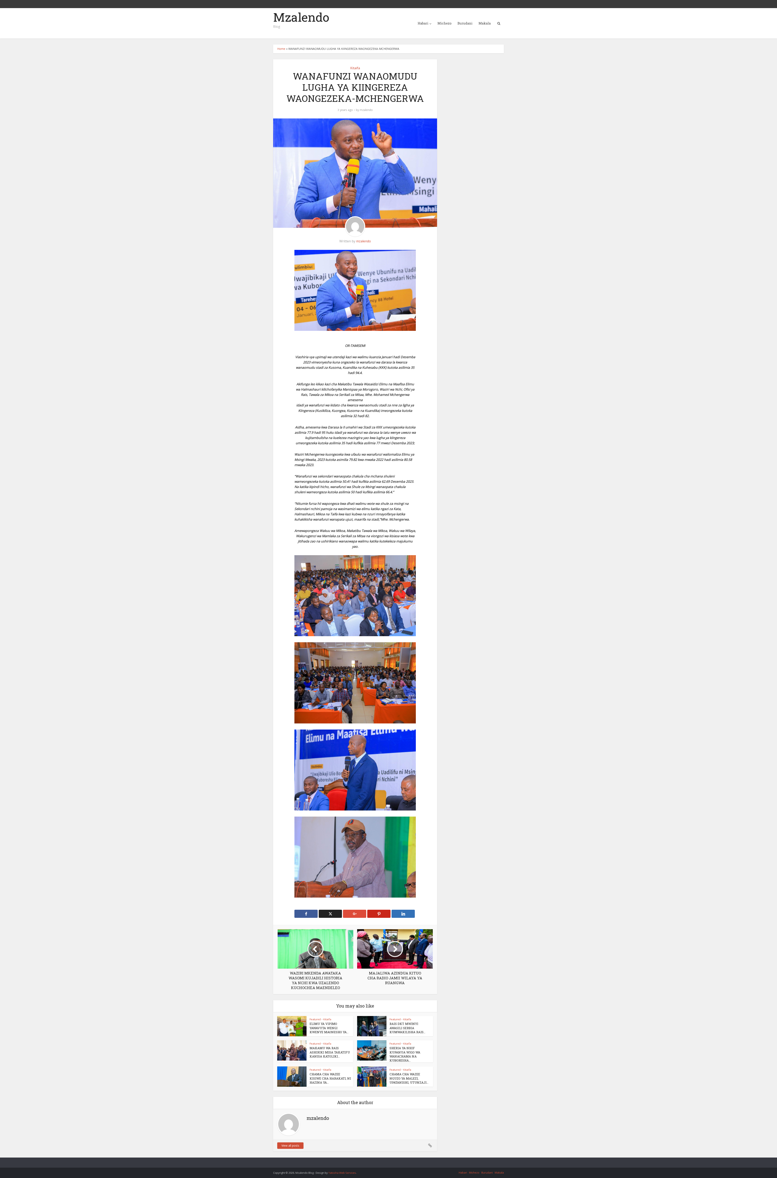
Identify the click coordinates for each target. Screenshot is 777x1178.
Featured (315, 1019)
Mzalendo (301, 17)
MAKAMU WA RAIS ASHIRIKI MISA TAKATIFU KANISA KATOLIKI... (330, 1052)
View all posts (290, 1145)
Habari (423, 23)
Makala (485, 23)
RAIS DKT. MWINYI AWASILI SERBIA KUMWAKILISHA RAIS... (407, 1028)
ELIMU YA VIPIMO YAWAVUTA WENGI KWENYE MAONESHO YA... (329, 1028)
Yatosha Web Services (342, 1173)
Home (281, 49)
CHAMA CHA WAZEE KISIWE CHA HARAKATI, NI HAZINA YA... (330, 1078)
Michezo (444, 23)
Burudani (464, 23)
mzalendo (366, 110)
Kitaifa (355, 68)
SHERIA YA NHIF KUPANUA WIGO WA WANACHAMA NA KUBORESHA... (405, 1054)
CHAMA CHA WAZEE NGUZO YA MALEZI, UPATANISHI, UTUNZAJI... (409, 1078)
